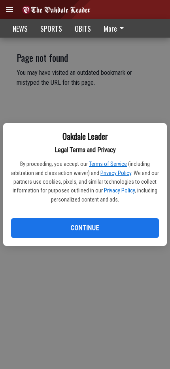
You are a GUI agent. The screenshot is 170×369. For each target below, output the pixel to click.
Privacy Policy (115, 173)
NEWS (20, 28)
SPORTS (51, 28)
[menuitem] (115, 28)
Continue (85, 228)
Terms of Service (108, 164)
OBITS (83, 28)
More (110, 28)
